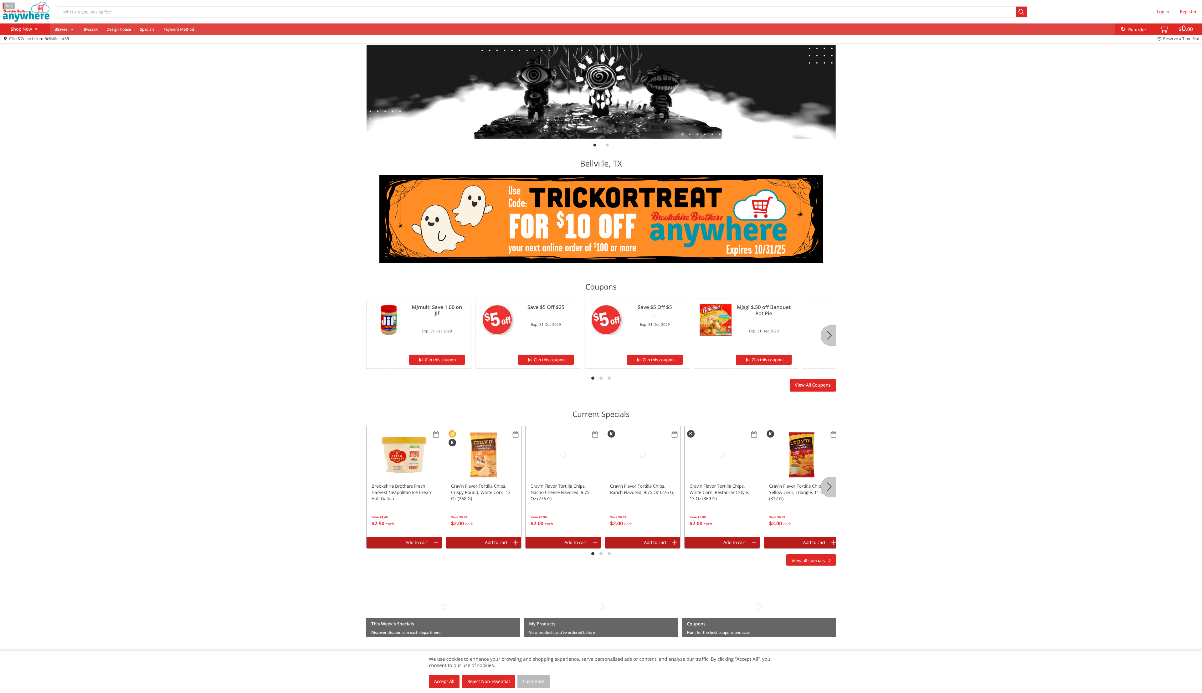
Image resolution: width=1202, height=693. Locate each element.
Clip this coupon (440, 359)
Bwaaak (90, 29)
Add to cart (416, 543)
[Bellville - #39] (26, 11)
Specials (147, 29)
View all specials (808, 561)
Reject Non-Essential (488, 682)
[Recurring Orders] (436, 435)
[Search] (1021, 12)
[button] (404, 481)
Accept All (444, 682)
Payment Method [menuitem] (178, 29)
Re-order (1137, 30)
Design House (119, 29)
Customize (534, 682)
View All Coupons (812, 385)
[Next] (828, 335)
